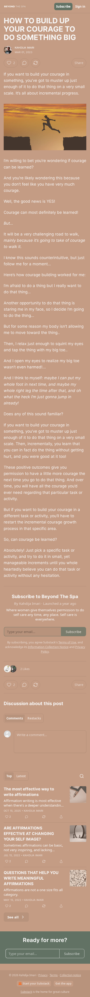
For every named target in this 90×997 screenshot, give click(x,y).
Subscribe (63, 6)
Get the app (63, 983)
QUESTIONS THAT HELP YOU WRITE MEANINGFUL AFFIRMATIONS (31, 878)
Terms (54, 975)
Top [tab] (9, 776)
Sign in (80, 6)
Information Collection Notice (48, 647)
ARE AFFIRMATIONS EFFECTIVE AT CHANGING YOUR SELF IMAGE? (29, 833)
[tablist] (24, 718)
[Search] (81, 776)
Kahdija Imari (24, 47)
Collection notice (70, 975)
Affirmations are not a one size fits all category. (33, 892)
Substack (26, 992)
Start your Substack (36, 983)
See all (13, 917)
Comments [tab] (14, 718)
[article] (45, 803)
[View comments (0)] (24, 62)
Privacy (43, 975)
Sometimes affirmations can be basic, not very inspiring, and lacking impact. (33, 847)
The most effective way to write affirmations (29, 792)
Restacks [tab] (34, 718)
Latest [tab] (21, 776)
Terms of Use (67, 642)
